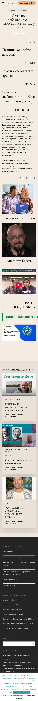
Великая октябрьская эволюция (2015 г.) (18, 624)
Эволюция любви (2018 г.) (13, 614)
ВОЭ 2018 (23, 10)
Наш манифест (8, 551)
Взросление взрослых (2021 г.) (14, 610)
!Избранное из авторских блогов (16, 451)
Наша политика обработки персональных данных (19, 697)
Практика (16, 399)
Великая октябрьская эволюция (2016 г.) (18, 619)
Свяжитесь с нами (10, 586)
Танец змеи (8, 659)
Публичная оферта (10, 579)
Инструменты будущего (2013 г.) (15, 628)
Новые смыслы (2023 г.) (12, 605)
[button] (8, 3)
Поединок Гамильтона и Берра (16, 655)
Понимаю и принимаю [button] (21, 693)
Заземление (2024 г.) (11, 600)
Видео (12, 10)
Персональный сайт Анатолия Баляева (18, 558)
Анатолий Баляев (19, 33)
